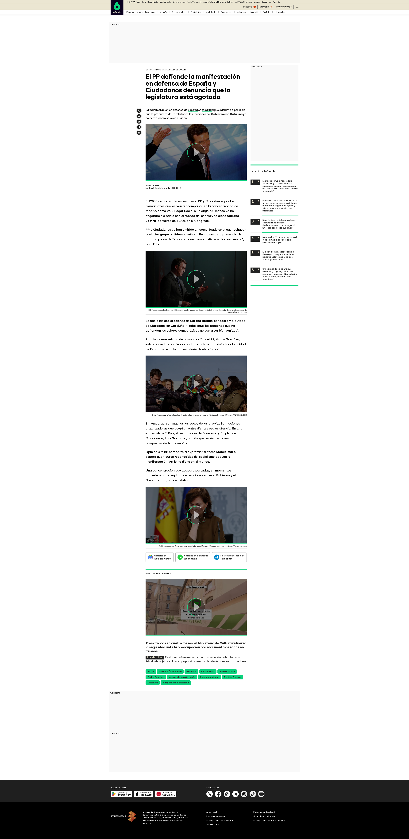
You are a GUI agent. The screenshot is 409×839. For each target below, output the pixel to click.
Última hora (281, 12)
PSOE (150, 671)
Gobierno (191, 671)
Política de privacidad (264, 812)
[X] (139, 112)
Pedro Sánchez (155, 677)
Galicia (266, 12)
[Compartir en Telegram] (139, 128)
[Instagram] (244, 796)
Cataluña (196, 12)
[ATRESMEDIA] (125, 818)
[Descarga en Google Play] (121, 796)
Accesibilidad (212, 824)
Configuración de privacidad (220, 820)
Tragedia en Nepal (144, 2)
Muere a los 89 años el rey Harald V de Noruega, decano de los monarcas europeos (279, 240)
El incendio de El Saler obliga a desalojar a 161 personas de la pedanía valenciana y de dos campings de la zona (278, 255)
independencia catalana (175, 682)
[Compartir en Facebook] (139, 117)
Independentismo (209, 677)
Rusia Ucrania (193, 2)
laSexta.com (152, 186)
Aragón (163, 12)
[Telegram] (235, 796)
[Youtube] (261, 796)
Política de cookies (215, 816)
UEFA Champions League (249, 2)
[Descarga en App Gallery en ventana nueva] (166, 796)
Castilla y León (147, 12)
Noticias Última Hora (170, 671)
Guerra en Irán (179, 2)
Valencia (241, 12)
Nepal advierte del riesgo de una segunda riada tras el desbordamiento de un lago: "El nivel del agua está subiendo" (279, 224)
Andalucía (210, 12)
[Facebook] (218, 796)
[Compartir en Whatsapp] (139, 123)
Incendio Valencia (209, 2)
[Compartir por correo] (139, 134)
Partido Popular (232, 677)
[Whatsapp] (227, 796)
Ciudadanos (208, 671)
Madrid (254, 12)
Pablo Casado (227, 671)
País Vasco (226, 12)
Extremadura (179, 12)
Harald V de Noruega (227, 2)
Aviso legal (211, 812)
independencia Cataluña (182, 677)
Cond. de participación (264, 816)
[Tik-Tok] (252, 796)
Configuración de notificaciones (269, 820)
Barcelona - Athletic (271, 2)
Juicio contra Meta (162, 2)
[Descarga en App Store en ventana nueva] (143, 796)
